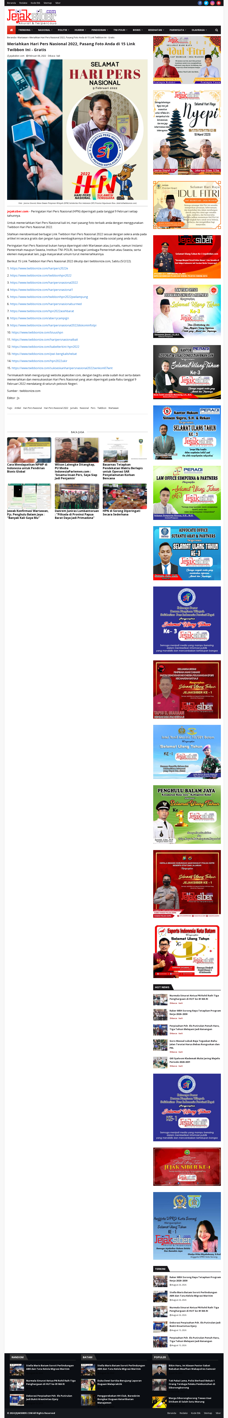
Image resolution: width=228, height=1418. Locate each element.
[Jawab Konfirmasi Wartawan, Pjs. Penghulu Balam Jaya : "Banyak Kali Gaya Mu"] (29, 496)
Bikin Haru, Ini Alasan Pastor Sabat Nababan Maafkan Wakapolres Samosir (192, 1367)
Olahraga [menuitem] (198, 30)
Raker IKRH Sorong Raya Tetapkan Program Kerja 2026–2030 (195, 1012)
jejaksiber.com (17, 55)
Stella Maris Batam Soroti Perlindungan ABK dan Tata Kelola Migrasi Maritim (193, 1294)
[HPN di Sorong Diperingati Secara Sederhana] (125, 496)
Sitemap (48, 2)
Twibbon (101, 408)
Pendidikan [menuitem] (99, 30)
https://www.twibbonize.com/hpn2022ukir (39, 361)
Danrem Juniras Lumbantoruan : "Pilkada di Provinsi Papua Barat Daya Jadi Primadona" (77, 514)
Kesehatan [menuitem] (155, 30)
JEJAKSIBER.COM (24, 1413)
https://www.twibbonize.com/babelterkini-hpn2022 (45, 347)
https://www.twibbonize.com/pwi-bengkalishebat (44, 354)
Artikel (18, 408)
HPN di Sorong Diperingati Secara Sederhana (121, 512)
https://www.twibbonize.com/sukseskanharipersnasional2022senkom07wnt (62, 368)
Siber (58, 2)
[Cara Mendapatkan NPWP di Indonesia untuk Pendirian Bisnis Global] (29, 450)
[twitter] (206, 3)
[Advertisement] (156, 16)
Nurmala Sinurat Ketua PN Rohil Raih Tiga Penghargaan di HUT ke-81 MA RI (194, 997)
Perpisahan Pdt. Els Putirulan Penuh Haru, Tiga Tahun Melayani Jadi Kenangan (195, 1027)
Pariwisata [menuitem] (177, 30)
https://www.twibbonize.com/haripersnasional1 (41, 290)
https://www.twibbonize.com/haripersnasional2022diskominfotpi (53, 325)
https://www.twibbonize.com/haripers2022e (39, 268)
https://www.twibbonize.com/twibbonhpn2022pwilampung (49, 297)
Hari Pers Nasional (32, 408)
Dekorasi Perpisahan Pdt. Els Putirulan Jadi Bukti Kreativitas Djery (195, 1324)
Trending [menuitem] (24, 30)
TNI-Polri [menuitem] (119, 30)
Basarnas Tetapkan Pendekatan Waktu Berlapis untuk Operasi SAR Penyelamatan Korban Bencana (123, 471)
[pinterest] (218, 3)
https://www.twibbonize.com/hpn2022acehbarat (42, 311)
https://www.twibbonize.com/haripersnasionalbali (45, 340)
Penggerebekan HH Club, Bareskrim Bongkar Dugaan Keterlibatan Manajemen (118, 1399)
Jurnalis (74, 408)
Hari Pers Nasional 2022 (56, 408)
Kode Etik (35, 2)
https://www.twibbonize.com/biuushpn (37, 332)
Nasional (84, 408)
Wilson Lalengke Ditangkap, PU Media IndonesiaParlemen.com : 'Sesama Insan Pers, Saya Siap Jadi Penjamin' (76, 471)
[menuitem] (11, 30)
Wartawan (23, 37)
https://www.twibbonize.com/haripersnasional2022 (44, 283)
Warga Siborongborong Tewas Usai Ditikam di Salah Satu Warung (190, 1399)
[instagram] (212, 3)
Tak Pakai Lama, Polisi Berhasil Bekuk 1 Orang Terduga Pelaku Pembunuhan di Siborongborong (192, 1384)
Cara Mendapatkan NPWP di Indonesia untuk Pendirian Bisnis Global (27, 468)
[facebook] (200, 3)
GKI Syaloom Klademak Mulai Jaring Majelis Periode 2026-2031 (195, 1060)
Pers (93, 408)
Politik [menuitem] (62, 30)
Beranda (11, 2)
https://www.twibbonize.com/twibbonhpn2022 (40, 275)
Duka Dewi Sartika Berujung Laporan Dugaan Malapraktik (119, 1382)
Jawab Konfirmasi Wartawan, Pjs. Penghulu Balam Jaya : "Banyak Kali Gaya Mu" (28, 514)
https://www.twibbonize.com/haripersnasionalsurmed (46, 304)
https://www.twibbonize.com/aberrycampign (39, 318)
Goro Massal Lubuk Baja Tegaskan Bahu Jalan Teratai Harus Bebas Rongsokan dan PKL (195, 1044)
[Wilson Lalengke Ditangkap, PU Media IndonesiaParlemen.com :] (77, 450)
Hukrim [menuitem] (79, 30)
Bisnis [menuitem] (137, 30)
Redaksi (23, 2)
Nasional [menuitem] (44, 30)
